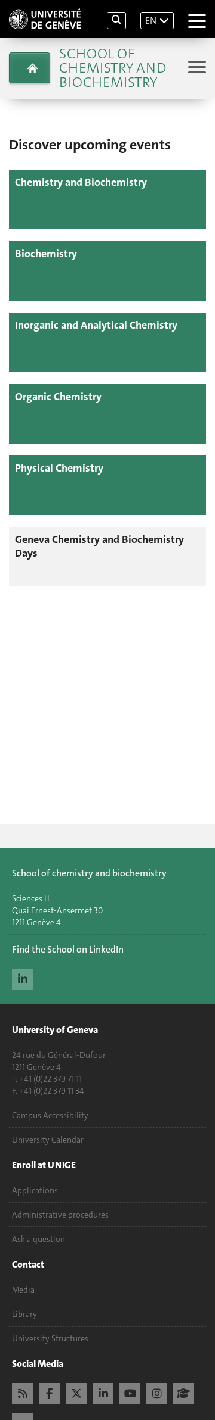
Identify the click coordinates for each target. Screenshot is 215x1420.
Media (23, 1289)
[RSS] (22, 1392)
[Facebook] (49, 1392)
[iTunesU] (183, 1392)
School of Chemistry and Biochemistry (112, 67)
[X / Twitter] (76, 1392)
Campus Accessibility (50, 1115)
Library (24, 1314)
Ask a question (38, 1239)
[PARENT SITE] (29, 67)
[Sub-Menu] (195, 68)
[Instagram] (156, 1392)
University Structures (50, 1338)
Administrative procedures (60, 1214)
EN (150, 20)
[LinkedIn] (22, 978)
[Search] (116, 20)
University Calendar (48, 1139)
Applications (35, 1190)
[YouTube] (129, 1392)
